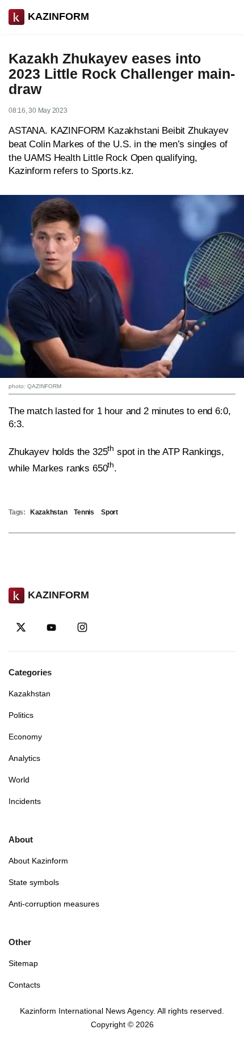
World (19, 779)
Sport (109, 512)
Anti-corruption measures (54, 903)
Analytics (24, 758)
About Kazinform (38, 860)
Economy (25, 736)
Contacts (24, 984)
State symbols (34, 882)
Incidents (25, 801)
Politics (21, 715)
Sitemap (23, 963)
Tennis (84, 512)
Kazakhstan (49, 512)
